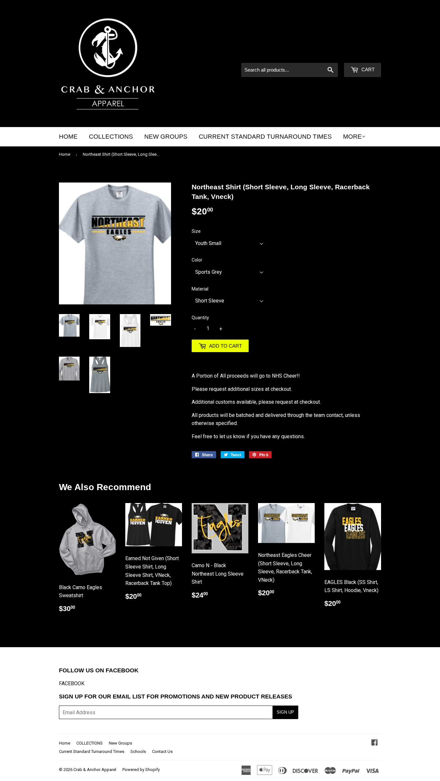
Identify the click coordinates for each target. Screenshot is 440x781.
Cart (367, 69)
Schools (138, 751)
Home (68, 136)
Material (200, 289)
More (352, 136)
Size (196, 231)
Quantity (200, 317)
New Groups (165, 136)
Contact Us (162, 751)
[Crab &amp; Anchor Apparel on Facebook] (374, 743)
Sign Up (285, 712)
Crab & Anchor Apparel (94, 769)
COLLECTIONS (111, 136)
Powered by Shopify (141, 769)
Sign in (326, 54)
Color (197, 259)
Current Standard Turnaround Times (265, 136)
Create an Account (362, 54)
